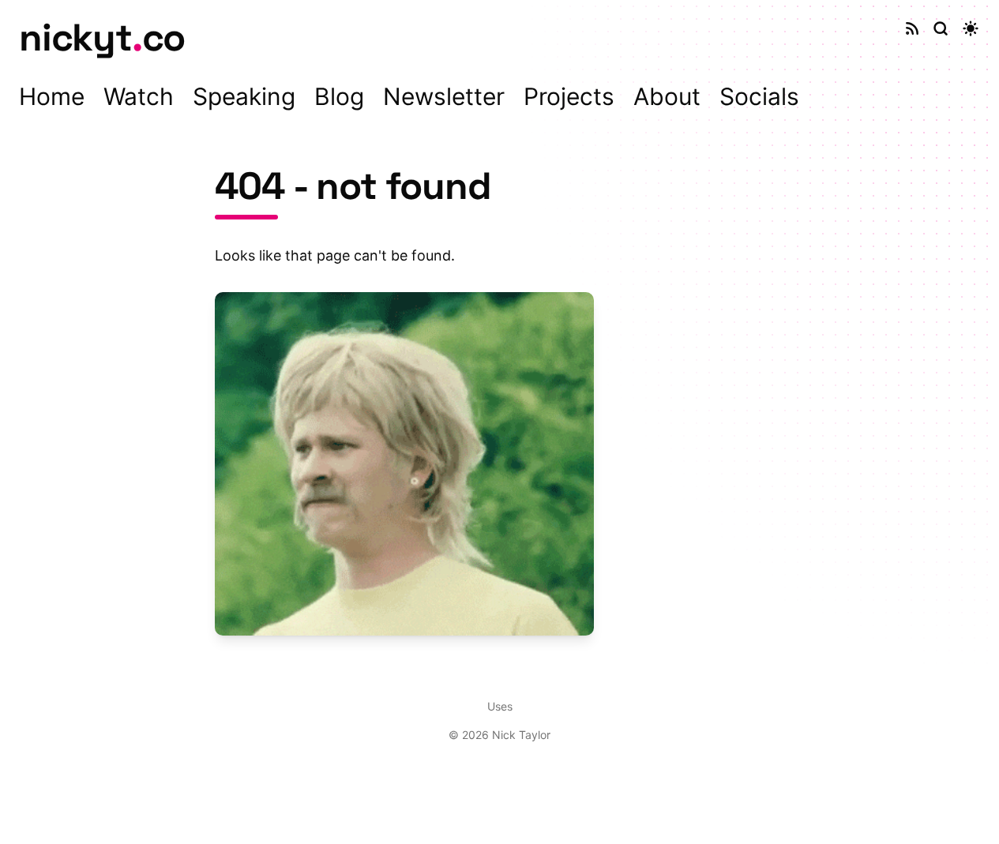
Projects (569, 96)
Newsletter (444, 96)
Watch (138, 96)
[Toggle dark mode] (970, 28)
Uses (500, 706)
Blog (339, 96)
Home (52, 96)
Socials (759, 96)
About (666, 96)
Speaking (244, 96)
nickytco (102, 37)
